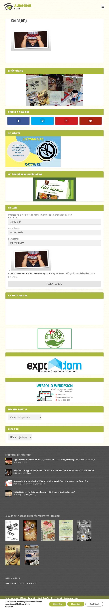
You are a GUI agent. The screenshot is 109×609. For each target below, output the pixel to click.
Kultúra (28, 473)
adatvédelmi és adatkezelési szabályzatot (31, 273)
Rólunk (31, 598)
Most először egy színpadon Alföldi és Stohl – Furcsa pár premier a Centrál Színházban (54, 470)
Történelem (40, 484)
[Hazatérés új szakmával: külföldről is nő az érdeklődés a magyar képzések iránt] (8, 483)
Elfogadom (57, 604)
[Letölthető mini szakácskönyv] (54, 189)
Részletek (9, 606)
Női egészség (30, 495)
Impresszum (71, 598)
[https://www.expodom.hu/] (54, 365)
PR (26, 462)
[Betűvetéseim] (54, 90)
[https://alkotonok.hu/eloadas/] (33, 166)
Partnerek (56, 598)
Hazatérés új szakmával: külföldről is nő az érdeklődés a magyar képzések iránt (50, 481)
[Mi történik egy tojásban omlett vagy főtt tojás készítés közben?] (8, 493)
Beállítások (94, 604)
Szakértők (43, 598)
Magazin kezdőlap (15, 598)
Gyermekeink (30, 484)
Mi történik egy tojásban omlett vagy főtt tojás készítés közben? (44, 492)
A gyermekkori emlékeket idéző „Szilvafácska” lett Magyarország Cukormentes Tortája (54, 459)
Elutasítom (75, 604)
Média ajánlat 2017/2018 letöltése (21, 583)
